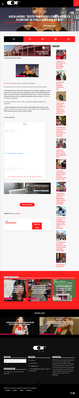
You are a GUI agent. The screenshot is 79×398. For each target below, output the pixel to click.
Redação (7, 298)
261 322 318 (34, 363)
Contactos (29, 390)
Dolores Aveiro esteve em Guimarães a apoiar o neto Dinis (60, 86)
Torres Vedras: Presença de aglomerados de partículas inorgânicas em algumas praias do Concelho (60, 108)
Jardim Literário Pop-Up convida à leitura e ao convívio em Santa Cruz (64, 289)
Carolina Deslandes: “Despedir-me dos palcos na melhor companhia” (20, 323)
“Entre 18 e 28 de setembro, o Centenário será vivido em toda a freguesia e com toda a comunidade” (60, 223)
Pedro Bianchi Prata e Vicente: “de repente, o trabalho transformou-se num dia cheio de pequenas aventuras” (39, 289)
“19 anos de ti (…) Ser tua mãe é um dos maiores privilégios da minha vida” (60, 65)
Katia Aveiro (7, 83)
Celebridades (8, 281)
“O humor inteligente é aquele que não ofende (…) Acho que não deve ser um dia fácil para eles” (59, 324)
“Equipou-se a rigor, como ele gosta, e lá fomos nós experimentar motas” (61, 153)
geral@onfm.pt (34, 366)
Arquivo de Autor (37, 225)
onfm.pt (33, 360)
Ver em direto (27, 205)
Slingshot (33, 388)
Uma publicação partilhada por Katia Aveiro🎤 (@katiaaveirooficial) (25, 176)
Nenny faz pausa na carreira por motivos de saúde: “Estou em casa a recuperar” (15, 289)
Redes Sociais (42, 12)
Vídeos (21, 390)
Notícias (35, 12)
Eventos (15, 390)
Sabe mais (55, 374)
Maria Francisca (37, 26)
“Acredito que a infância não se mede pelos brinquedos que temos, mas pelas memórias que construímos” (60, 198)
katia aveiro (16, 213)
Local (55, 281)
